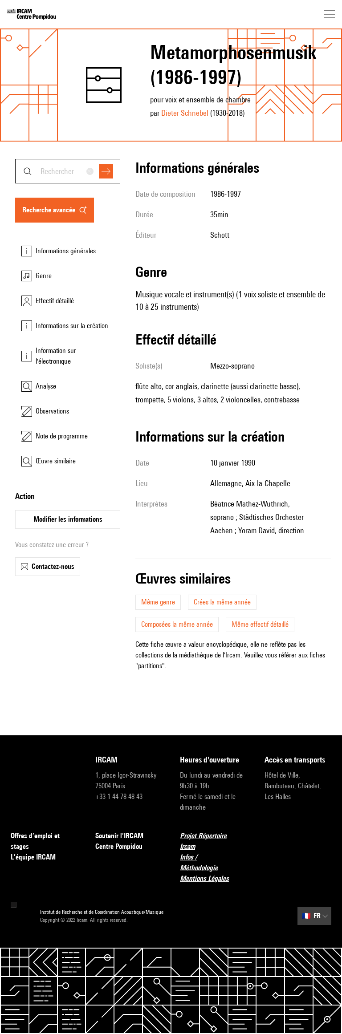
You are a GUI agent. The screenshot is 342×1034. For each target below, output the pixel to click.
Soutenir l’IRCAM (119, 835)
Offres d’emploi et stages (35, 841)
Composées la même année (177, 624)
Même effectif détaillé (260, 624)
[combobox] (67, 171)
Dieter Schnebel (184, 113)
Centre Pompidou (118, 846)
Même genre (158, 602)
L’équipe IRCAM (33, 857)
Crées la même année (222, 602)
